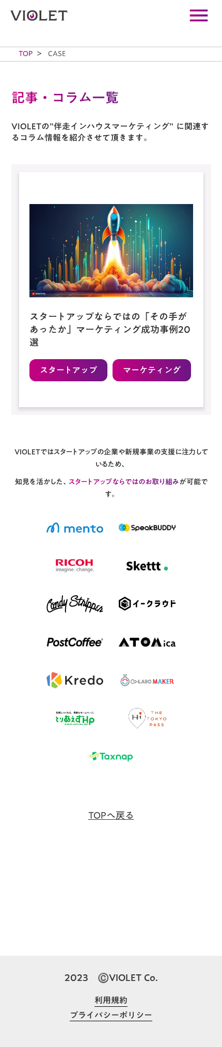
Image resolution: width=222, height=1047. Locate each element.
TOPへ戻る (111, 815)
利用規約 (111, 1000)
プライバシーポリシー (111, 1015)
